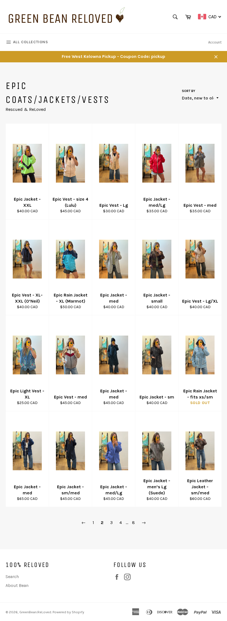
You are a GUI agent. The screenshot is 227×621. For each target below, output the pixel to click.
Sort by (188, 91)
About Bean (17, 585)
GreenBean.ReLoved (35, 612)
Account (214, 42)
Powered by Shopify (68, 612)
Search (12, 576)
